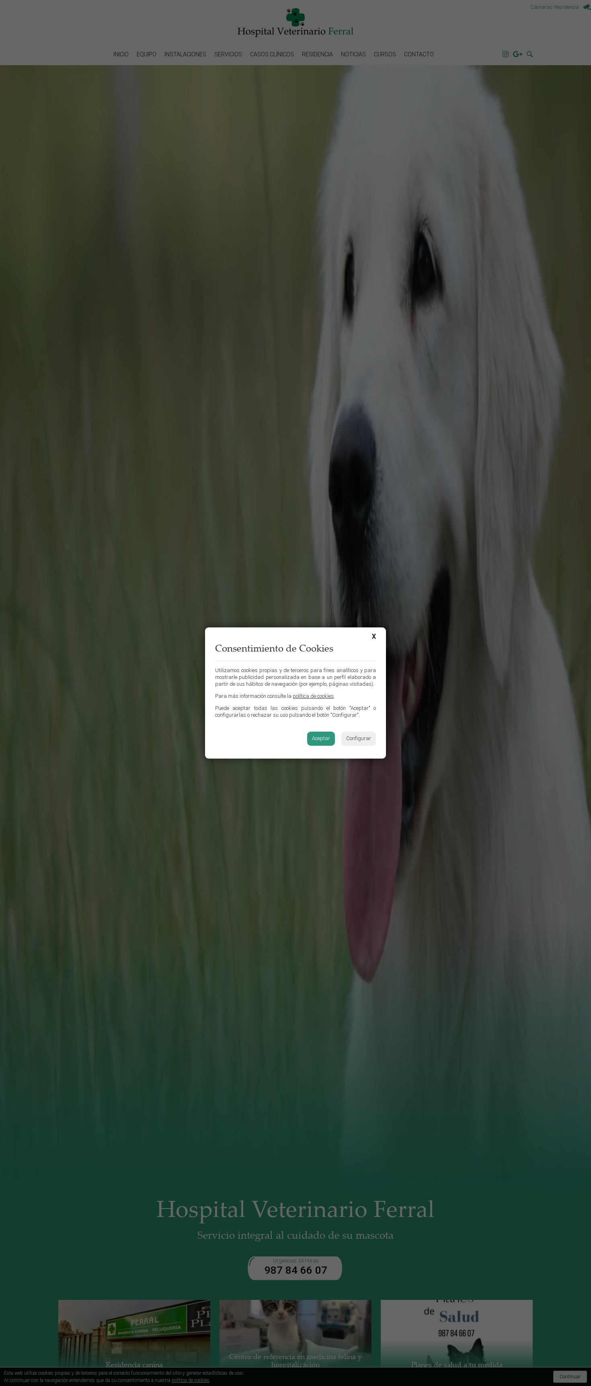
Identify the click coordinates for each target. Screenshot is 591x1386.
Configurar (358, 738)
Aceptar (321, 738)
